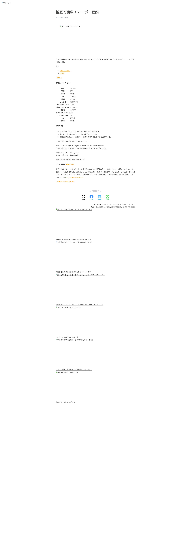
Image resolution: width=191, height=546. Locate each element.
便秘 (108, 207)
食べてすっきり (129, 204)
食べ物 (125, 207)
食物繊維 (132, 207)
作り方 (62, 73)
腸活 (113, 207)
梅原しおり (70, 164)
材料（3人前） (65, 71)
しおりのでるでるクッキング (112, 204)
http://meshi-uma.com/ (74, 177)
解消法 (118, 207)
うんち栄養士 (100, 207)
